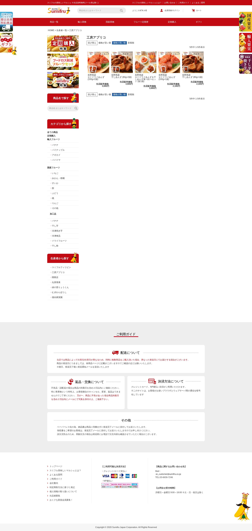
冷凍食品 (55, 236)
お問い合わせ (169, 3)
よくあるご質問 (198, 3)
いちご (54, 173)
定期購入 (172, 22)
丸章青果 (55, 282)
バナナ (54, 145)
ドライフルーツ (58, 241)
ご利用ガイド (183, 3)
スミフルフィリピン (60, 267)
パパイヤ (55, 160)
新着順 (131, 43)
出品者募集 (55, 496)
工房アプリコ (57, 272)
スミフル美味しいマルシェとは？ (65, 470)
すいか (54, 183)
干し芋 (54, 226)
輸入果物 (82, 22)
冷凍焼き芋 (56, 231)
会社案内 (54, 483)
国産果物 (110, 22)
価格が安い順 (104, 43)
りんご (54, 203)
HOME (51, 30)
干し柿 (54, 246)
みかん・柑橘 (57, 178)
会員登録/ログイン (172, 10)
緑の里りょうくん (59, 287)
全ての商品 (52, 132)
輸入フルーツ (53, 139)
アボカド (55, 155)
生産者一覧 (61, 30)
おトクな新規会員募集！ (61, 500)
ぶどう (54, 193)
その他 (54, 208)
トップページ (56, 466)
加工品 (53, 214)
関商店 (54, 277)
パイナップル (57, 150)
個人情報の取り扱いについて (63, 491)
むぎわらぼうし (58, 292)
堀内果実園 (56, 297)
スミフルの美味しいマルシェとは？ (147, 3)
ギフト (199, 22)
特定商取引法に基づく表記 (62, 487)
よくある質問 (56, 475)
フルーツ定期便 (141, 22)
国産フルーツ (53, 167)
